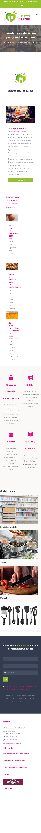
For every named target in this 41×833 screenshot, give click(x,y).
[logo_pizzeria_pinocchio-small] (13, 779)
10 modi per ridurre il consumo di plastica (16, 754)
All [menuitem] (6, 194)
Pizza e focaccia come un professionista (11, 264)
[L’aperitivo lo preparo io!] (19, 114)
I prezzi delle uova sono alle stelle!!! (14, 760)
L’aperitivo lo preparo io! (17, 114)
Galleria (22, 114)
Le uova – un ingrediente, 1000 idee (11, 215)
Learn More (20, 180)
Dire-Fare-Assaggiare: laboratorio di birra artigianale (11, 313)
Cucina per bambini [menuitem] (12, 204)
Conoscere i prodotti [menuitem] (12, 197)
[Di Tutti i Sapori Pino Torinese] (20, 71)
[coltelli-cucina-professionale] (19, 567)
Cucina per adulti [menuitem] (11, 200)
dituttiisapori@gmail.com (14, 743)
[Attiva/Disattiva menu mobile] (37, 13)
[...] (24, 174)
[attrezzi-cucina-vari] (19, 602)
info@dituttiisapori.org (31, 1)
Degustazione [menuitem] (10, 207)
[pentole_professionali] (19, 531)
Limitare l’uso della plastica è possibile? (15, 767)
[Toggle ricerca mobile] (37, 15)
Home (6, 42)
